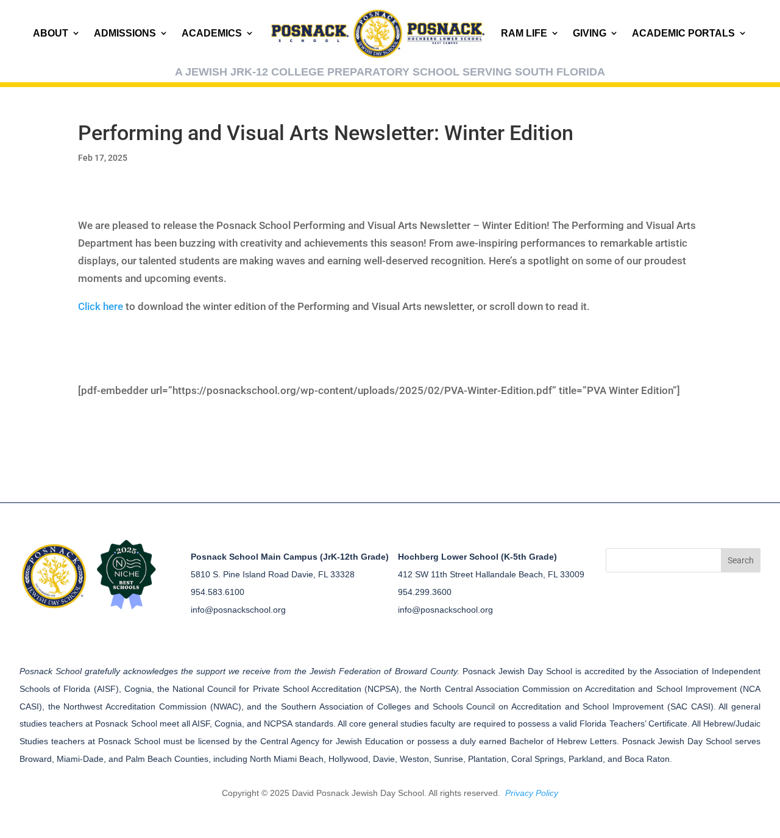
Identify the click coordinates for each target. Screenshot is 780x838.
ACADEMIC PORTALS (683, 33)
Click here (100, 306)
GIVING (589, 33)
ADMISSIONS (125, 33)
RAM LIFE (524, 33)
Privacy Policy (531, 793)
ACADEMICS (212, 33)
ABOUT (50, 33)
